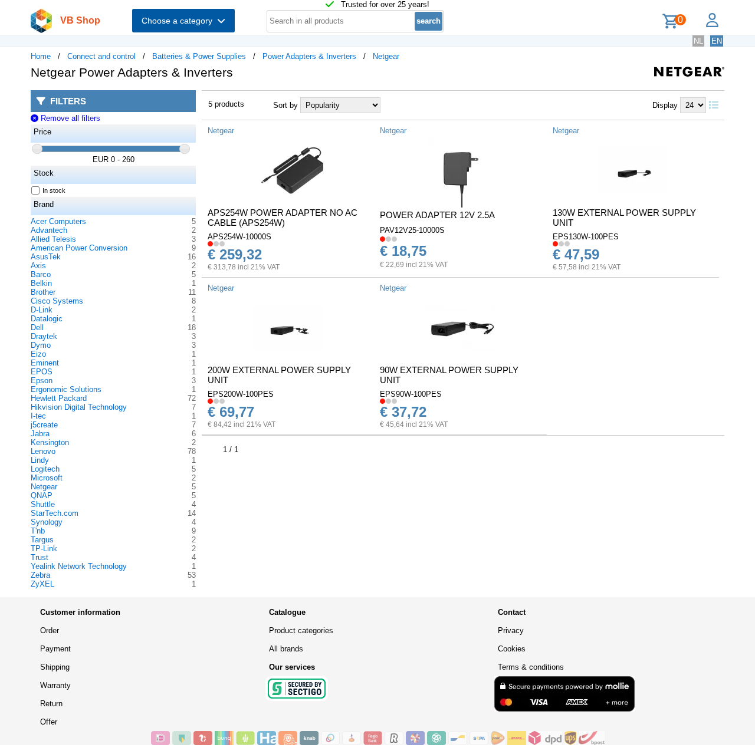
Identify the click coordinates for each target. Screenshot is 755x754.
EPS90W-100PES (411, 394)
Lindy (40, 460)
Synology (47, 522)
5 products (226, 104)
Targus (42, 539)
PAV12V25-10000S (412, 230)
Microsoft (47, 477)
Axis (38, 265)
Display (665, 105)
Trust (39, 557)
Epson (41, 380)
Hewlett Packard (59, 398)
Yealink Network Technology (79, 566)
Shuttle (43, 504)
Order (49, 630)
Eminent (45, 362)
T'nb (38, 530)
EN (716, 41)
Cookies (512, 648)
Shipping (55, 667)
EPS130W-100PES (586, 236)
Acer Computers (58, 221)
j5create (44, 424)
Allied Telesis (53, 239)
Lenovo (43, 451)
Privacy (511, 630)
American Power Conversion (79, 247)
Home (41, 56)
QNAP (41, 495)
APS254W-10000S (239, 236)
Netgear (386, 56)
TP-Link (44, 548)
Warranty (55, 685)
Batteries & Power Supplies (199, 56)
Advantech (49, 230)
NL (698, 41)
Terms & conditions (531, 667)
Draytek (44, 336)
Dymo (41, 345)
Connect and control (101, 56)
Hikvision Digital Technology (79, 407)
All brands (286, 648)
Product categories (301, 630)
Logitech (45, 469)
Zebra (40, 575)
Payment (55, 648)
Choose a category (179, 20)
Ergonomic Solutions (66, 389)
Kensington (50, 442)
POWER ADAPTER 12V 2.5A (437, 215)
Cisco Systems (57, 301)
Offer (48, 721)
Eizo (38, 354)
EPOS (41, 371)
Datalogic (47, 318)
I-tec (38, 415)
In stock (53, 190)
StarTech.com (54, 513)
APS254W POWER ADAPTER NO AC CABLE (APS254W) (282, 218)
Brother (43, 292)
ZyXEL (42, 584)
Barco (41, 274)
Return (51, 703)
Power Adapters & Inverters (309, 56)
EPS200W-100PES (241, 394)
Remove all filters (69, 118)
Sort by (285, 105)
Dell (37, 327)
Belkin (41, 283)
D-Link (41, 309)
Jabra (40, 433)
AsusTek (46, 256)
